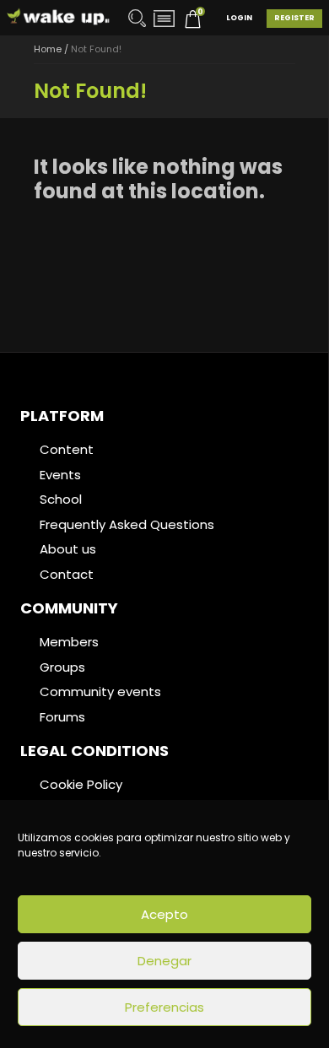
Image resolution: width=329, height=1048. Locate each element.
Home (48, 49)
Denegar (164, 961)
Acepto (164, 914)
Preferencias (164, 1007)
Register (294, 18)
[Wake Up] (59, 17)
